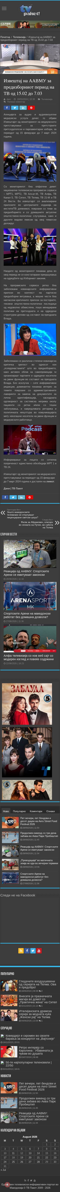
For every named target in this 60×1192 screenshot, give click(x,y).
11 (13, 1153)
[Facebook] (27, 950)
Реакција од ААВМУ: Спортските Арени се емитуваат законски (26, 573)
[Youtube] (39, 950)
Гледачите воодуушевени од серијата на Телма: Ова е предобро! (37, 984)
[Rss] (21, 950)
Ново (6, 811)
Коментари (36, 811)
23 (55, 1157)
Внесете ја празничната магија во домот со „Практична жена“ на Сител (38, 999)
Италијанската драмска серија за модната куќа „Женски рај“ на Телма (35, 1014)
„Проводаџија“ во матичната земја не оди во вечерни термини (39, 862)
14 (38, 1153)
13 (30, 1153)
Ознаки (50, 811)
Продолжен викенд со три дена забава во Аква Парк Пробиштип (39, 834)
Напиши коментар (16, 101)
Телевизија (19, 37)
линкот (50, 481)
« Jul (3, 1169)
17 (5, 1157)
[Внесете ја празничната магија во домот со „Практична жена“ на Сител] (9, 1000)
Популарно (19, 811)
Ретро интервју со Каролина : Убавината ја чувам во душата (36, 1050)
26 (21, 1161)
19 (21, 1157)
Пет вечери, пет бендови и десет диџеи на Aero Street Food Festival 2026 (38, 821)
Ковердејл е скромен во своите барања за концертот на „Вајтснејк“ (30, 1037)
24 (5, 1161)
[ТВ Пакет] (30, 10)
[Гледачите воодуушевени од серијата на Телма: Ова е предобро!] (9, 985)
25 (13, 1161)
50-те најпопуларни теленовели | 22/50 (29, 1064)
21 (38, 1157)
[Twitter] (33, 950)
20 (30, 1157)
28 (38, 1161)
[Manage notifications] (7, 1184)
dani (9, 99)
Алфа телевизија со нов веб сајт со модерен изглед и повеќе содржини (29, 657)
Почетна (5, 37)
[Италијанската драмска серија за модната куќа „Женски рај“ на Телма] (9, 1015)
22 (46, 1157)
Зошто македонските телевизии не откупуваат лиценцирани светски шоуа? (22, 514)
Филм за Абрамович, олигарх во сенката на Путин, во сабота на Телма (36, 524)
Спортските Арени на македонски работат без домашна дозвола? (27, 615)
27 (30, 1161)
